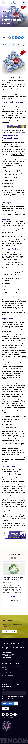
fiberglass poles (16, 486)
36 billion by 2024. (18, 155)
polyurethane (5, 338)
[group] (14, 45)
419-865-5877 (9, 652)
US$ (12, 155)
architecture (18, 84)
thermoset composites (17, 257)
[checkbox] (14, 699)
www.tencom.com (5, 717)
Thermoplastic (6, 141)
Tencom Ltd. (14, 33)
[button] (3, 44)
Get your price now (8, 631)
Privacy (11, 717)
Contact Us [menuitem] (4, 678)
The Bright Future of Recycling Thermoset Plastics (13, 578)
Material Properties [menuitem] (6, 672)
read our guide (20, 132)
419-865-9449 (7, 656)
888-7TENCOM (11, 654)
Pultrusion (4, 106)
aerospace (8, 82)
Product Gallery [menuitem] (6, 670)
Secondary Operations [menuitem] (7, 675)
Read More (13, 596)
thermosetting (5, 254)
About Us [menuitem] (4, 667)
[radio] (5, 699)
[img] (22, 44)
